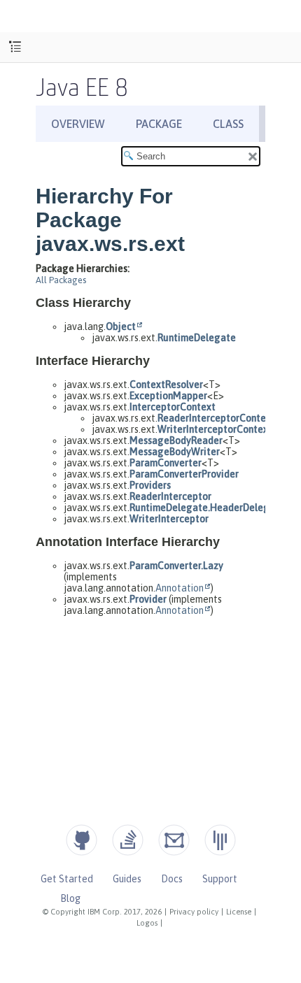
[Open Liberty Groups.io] (174, 840)
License (238, 911)
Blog (70, 898)
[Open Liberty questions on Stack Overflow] (128, 840)
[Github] (81, 840)
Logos (147, 923)
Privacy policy (193, 911)
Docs (172, 878)
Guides (127, 878)
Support (219, 878)
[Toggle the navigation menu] (15, 47)
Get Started (67, 878)
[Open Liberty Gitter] (220, 840)
